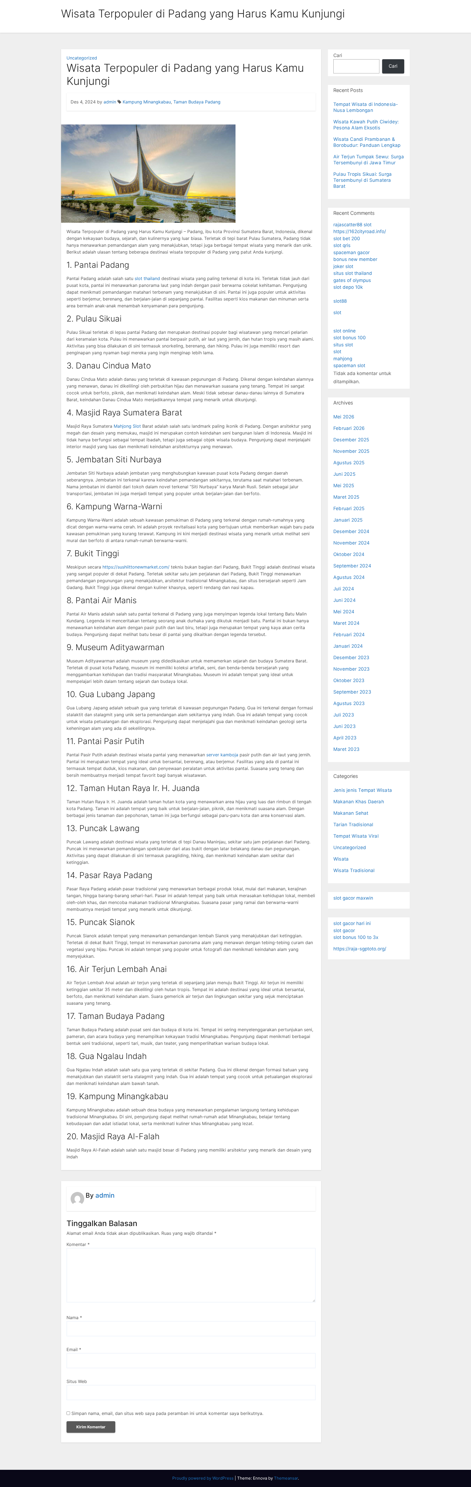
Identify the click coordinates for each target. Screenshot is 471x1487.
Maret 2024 (346, 623)
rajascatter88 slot (352, 224)
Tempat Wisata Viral (356, 836)
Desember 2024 (351, 531)
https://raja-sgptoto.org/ (359, 948)
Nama (74, 1317)
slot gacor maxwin (353, 898)
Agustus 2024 (349, 577)
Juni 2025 (344, 474)
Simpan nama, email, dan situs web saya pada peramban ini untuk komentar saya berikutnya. (167, 1413)
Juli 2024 (343, 588)
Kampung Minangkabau (147, 102)
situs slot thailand (352, 273)
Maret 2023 (346, 749)
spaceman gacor (351, 252)
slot (337, 312)
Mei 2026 (344, 417)
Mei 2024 (344, 611)
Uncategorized (82, 58)
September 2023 (352, 692)
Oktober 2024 (348, 554)
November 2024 (351, 543)
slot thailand (147, 278)
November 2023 (351, 669)
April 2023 (345, 737)
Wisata (341, 859)
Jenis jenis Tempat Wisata (362, 790)
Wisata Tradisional (354, 870)
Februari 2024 (349, 634)
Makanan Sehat (351, 813)
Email (74, 1349)
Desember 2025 (351, 439)
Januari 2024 (348, 646)
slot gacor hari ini (352, 923)
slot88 (340, 301)
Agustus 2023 (349, 703)
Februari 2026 (349, 428)
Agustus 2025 (348, 462)
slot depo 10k (348, 287)
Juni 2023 (344, 726)
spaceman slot (349, 365)
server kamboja (222, 754)
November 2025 (351, 451)
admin (110, 102)
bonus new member (355, 259)
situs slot (343, 344)
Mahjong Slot (127, 426)
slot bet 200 (346, 238)
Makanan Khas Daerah (358, 801)
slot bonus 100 (349, 337)
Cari (337, 55)
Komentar (78, 1244)
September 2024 (352, 566)
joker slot (343, 266)
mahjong (342, 358)
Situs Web (77, 1381)
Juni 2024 (344, 600)
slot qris (342, 245)
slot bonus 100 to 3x (355, 937)
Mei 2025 (343, 485)
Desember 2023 (351, 657)
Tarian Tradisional (353, 824)
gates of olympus (352, 280)
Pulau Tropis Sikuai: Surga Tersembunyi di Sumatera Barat (362, 180)
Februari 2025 (349, 508)
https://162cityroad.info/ (359, 231)
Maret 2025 (346, 497)
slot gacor (344, 930)
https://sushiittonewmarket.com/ (136, 567)
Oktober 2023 (348, 680)
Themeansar (286, 1478)
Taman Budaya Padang (197, 102)
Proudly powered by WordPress (203, 1478)
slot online (344, 331)
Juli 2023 (343, 715)
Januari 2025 (348, 520)
